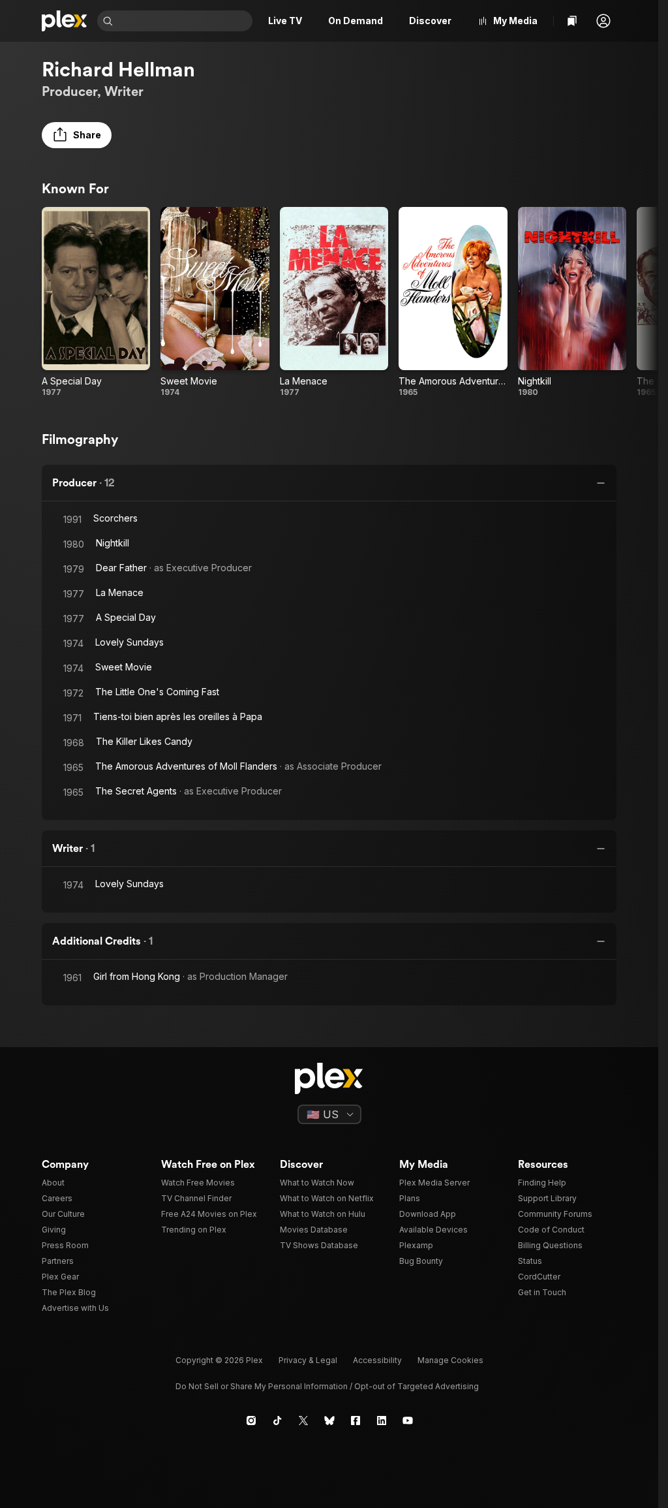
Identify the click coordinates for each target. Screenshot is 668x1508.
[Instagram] (251, 1420)
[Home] (64, 21)
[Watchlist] (572, 21)
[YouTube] (408, 1420)
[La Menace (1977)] (334, 302)
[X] (303, 1420)
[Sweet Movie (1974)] (214, 302)
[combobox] (183, 20)
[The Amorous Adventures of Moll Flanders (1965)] (453, 302)
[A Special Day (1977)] (96, 302)
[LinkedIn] (382, 1420)
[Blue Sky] (329, 1420)
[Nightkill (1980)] (572, 302)
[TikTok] (277, 1420)
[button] (603, 21)
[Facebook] (355, 1420)
